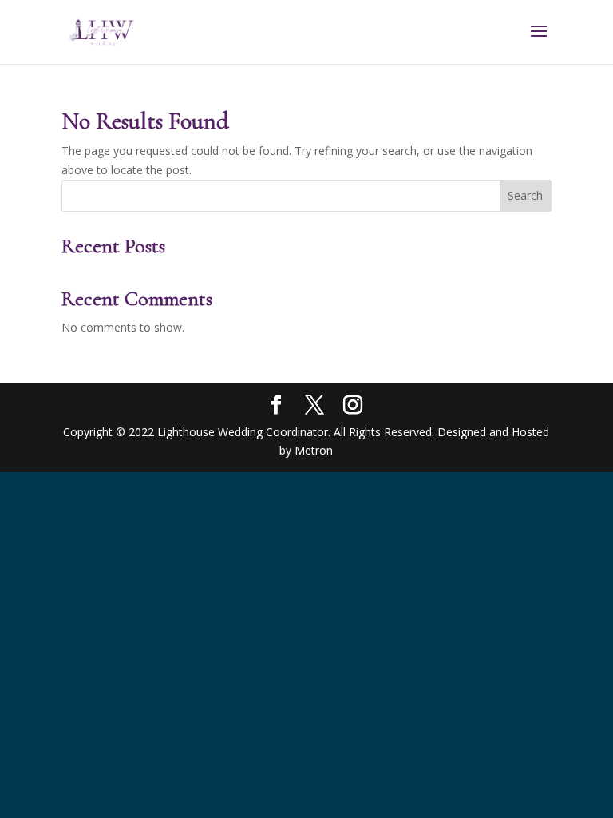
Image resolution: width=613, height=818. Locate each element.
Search (525, 195)
